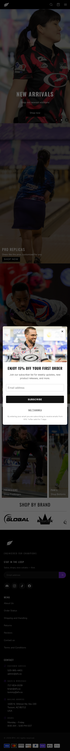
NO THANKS (35, 410)
